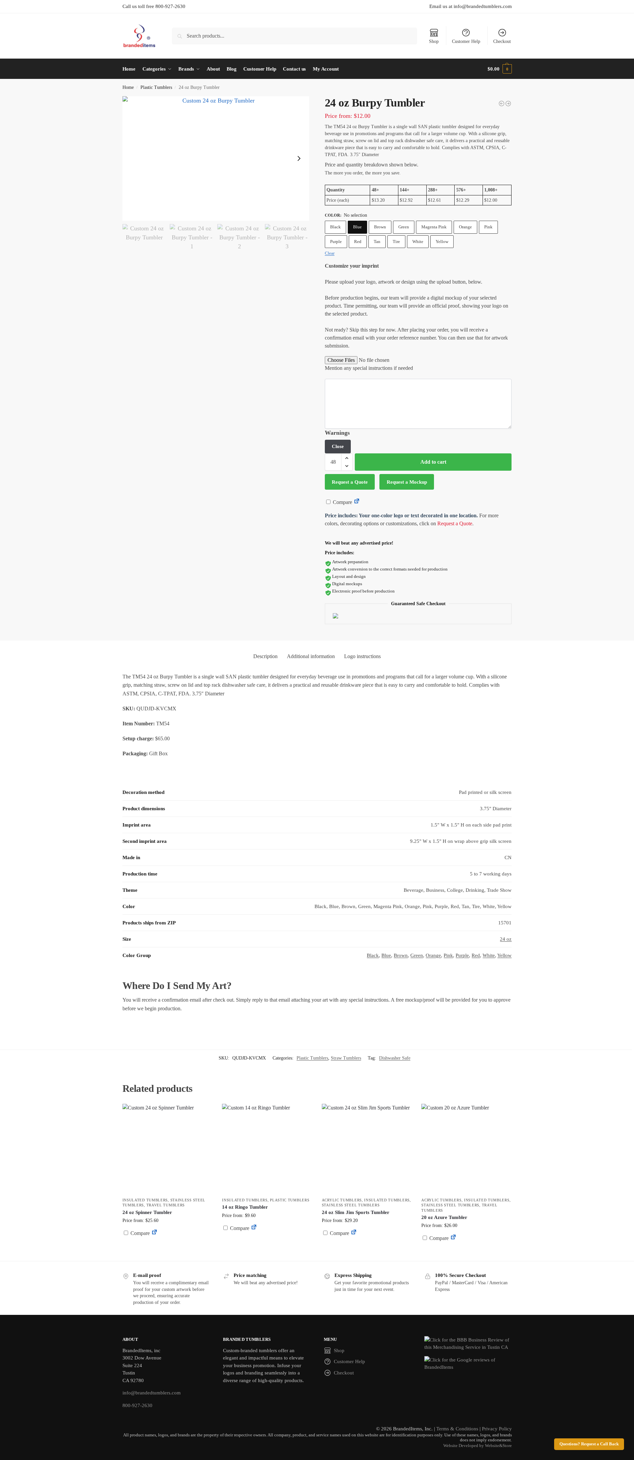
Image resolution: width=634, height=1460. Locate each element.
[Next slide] (299, 158)
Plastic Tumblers (156, 87)
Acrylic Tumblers (342, 1200)
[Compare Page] (356, 502)
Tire (396, 241)
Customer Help (466, 41)
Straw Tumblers (346, 1058)
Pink (488, 226)
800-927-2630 (137, 1405)
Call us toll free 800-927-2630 (153, 6)
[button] (500, 69)
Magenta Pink (434, 226)
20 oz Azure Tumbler (444, 1217)
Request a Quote (350, 482)
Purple (336, 241)
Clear (329, 253)
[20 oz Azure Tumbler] (466, 1149)
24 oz (506, 939)
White (417, 241)
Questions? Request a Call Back (589, 1444)
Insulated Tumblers (145, 1200)
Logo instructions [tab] (362, 656)
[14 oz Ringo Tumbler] (267, 1149)
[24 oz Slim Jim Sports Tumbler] (367, 1149)
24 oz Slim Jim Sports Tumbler (355, 1212)
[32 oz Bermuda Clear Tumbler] (508, 103)
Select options (167, 1249)
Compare (341, 502)
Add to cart (433, 462)
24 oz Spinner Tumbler (147, 1212)
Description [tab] (265, 656)
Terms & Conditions (457, 1428)
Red (357, 241)
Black (335, 226)
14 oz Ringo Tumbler (245, 1207)
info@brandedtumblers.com (151, 1392)
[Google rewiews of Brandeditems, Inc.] (468, 1363)
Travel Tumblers (165, 1205)
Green (403, 226)
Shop (434, 41)
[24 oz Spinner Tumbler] (167, 1149)
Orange (465, 226)
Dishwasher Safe (394, 1058)
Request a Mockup (407, 482)
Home (128, 87)
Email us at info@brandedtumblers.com (470, 6)
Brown (380, 226)
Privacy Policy (497, 1428)
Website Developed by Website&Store (477, 1445)
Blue (357, 226)
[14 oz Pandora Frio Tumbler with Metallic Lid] (501, 103)
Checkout (502, 41)
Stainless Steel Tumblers (351, 1205)
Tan (377, 241)
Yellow (442, 241)
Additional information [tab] (311, 656)
